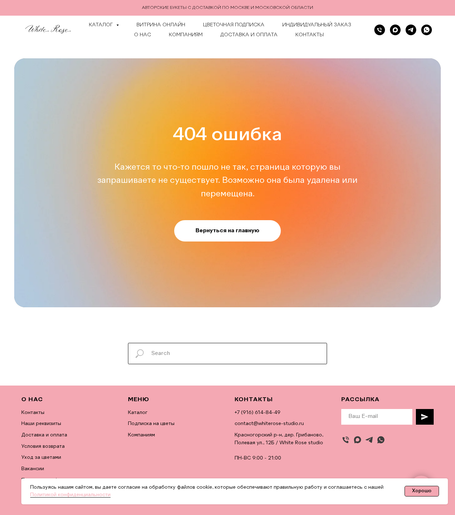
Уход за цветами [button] (41, 457)
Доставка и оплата (249, 34)
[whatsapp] (426, 30)
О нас (142, 34)
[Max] (395, 30)
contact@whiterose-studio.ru (269, 423)
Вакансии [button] (32, 468)
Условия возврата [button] (43, 446)
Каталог (138, 412)
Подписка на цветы (151, 423)
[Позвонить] (379, 30)
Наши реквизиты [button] (41, 423)
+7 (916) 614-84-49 (257, 412)
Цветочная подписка (233, 24)
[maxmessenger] (357, 439)
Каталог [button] (101, 24)
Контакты (309, 34)
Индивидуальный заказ (316, 24)
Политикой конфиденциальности (70, 494)
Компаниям (186, 34)
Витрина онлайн (160, 24)
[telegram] (411, 30)
